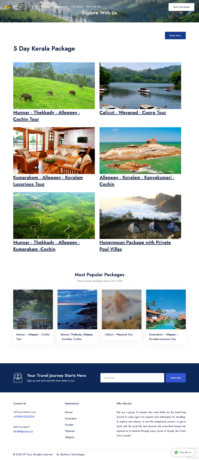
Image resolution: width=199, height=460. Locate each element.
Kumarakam (71, 418)
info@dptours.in (23, 431)
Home (34, 6)
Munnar (69, 412)
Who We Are (93, 6)
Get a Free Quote (181, 7)
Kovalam (69, 425)
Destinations (61, 6)
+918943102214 (24, 417)
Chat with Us (185, 452)
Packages (46, 6)
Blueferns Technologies (72, 454)
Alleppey (69, 437)
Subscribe (176, 377)
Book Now (175, 35)
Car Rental (77, 6)
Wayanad (70, 431)
